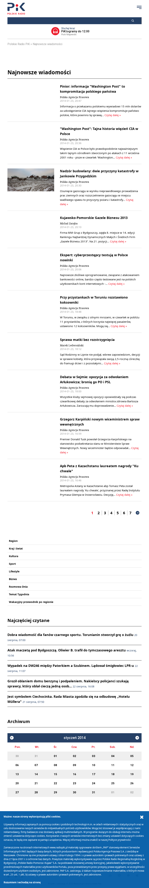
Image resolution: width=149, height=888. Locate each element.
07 (36, 765)
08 (55, 765)
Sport (12, 563)
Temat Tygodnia (19, 594)
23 (74, 783)
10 (93, 765)
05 (132, 756)
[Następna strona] (137, 513)
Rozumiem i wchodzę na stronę (22, 882)
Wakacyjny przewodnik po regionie (31, 602)
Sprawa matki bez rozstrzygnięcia (87, 339)
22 (55, 783)
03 (93, 756)
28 (36, 792)
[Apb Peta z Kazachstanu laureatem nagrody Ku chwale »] (30, 480)
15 (55, 774)
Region (13, 541)
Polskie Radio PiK (18, 44)
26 (132, 783)
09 (74, 765)
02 (74, 756)
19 (132, 774)
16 (74, 774)
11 (112, 765)
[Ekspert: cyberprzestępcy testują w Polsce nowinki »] (30, 269)
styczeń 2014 (75, 738)
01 (55, 756)
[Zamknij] (141, 817)
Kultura (13, 556)
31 (36, 756)
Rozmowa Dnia (18, 586)
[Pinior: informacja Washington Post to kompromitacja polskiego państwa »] (30, 100)
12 (132, 765)
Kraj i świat (16, 548)
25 (112, 783)
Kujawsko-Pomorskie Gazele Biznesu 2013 (94, 218)
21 (36, 783)
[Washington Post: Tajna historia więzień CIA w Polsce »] (30, 143)
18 (112, 774)
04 (112, 756)
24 (93, 783)
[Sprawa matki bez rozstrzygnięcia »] (30, 351)
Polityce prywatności (119, 839)
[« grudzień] (12, 738)
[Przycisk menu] (139, 7)
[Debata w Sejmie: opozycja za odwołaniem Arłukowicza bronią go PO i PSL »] (30, 391)
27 (17, 792)
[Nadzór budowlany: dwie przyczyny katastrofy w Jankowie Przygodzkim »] (30, 187)
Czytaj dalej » (112, 115)
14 (36, 774)
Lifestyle (14, 571)
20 (17, 783)
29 (55, 792)
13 (17, 774)
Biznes (13, 579)
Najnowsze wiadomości (47, 44)
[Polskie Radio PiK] (16, 9)
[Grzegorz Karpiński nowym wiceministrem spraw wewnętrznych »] (30, 435)
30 (17, 756)
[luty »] (137, 738)
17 (93, 774)
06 (17, 765)
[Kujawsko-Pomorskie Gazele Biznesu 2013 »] (30, 229)
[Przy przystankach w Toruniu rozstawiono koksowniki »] (30, 311)
